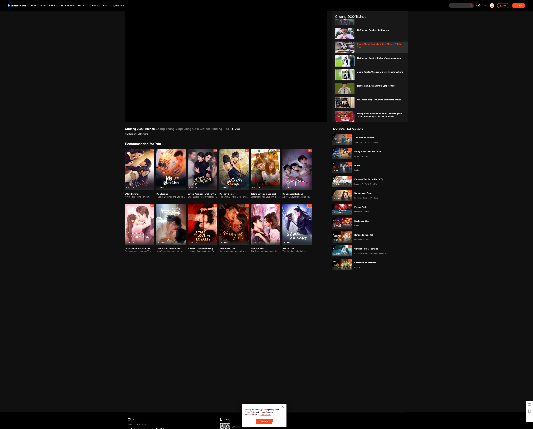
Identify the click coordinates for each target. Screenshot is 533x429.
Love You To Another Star (168, 248)
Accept (264, 421)
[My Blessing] (171, 169)
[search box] (471, 5)
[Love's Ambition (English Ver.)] (202, 169)
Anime (105, 5)
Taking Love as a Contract (263, 193)
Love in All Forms (48, 5)
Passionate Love (227, 248)
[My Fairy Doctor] (234, 169)
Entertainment (67, 5)
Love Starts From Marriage (137, 248)
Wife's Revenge (132, 193)
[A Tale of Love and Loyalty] (202, 224)
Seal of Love (288, 248)
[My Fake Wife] (265, 224)
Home (34, 5)
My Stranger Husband (292, 193)
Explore (120, 5)
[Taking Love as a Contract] (265, 169)
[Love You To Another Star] (171, 224)
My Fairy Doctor (226, 193)
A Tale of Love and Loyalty (200, 248)
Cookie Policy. (266, 414)
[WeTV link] (17, 5)
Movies (81, 5)
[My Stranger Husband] (297, 169)
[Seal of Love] (297, 224)
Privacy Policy (250, 412)
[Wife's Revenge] (139, 169)
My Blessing (162, 193)
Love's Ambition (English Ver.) (202, 193)
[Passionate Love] (234, 224)
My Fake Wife (257, 248)
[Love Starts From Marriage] (139, 224)
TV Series (93, 5)
